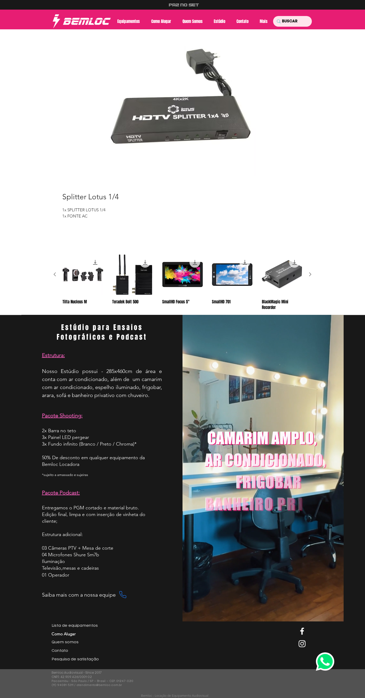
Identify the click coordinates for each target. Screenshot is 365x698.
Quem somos (65, 642)
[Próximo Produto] (310, 274)
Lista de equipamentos (75, 626)
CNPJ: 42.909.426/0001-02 (72, 677)
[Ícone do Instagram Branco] (302, 643)
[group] (182, 282)
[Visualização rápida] (83, 274)
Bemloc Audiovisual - (68, 673)
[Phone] (123, 594)
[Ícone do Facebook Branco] (302, 631)
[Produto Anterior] (55, 274)
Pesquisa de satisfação (75, 659)
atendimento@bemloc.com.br (99, 685)
